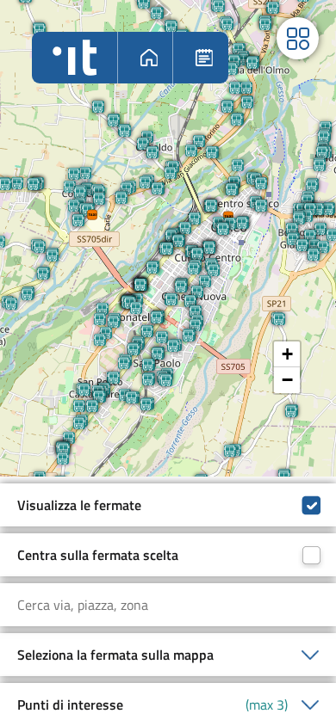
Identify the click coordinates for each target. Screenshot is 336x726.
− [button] (287, 380)
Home (146, 57)
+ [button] (287, 354)
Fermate (202, 57)
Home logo (74, 57)
